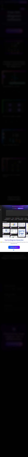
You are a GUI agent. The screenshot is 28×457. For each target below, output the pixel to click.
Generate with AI (14, 247)
